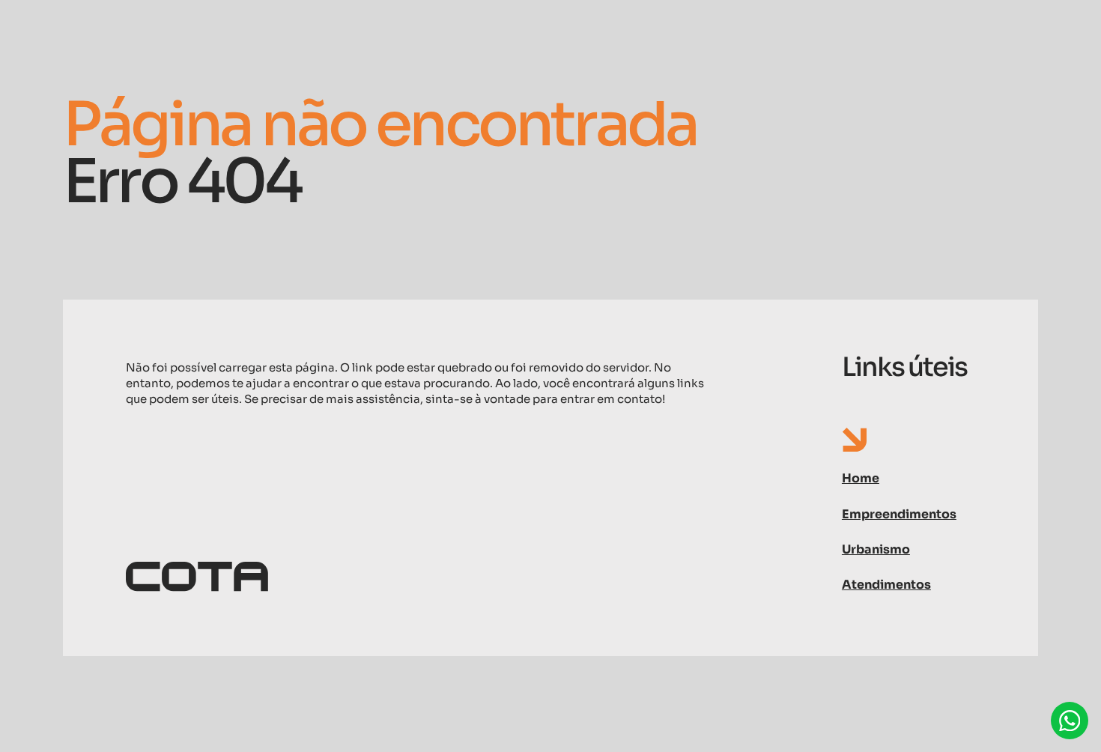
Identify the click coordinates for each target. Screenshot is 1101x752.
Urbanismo (876, 549)
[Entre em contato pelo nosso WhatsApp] (1069, 720)
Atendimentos (886, 584)
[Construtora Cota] (418, 577)
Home (860, 478)
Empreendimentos (899, 514)
